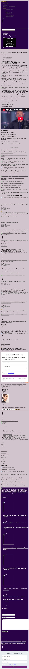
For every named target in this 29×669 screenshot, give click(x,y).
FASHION (3, 444)
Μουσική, (6, 385)
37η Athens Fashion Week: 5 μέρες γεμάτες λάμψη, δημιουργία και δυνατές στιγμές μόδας (13, 171)
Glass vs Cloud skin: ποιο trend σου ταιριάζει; (12, 183)
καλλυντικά (22, 643)
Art (7, 11)
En (4, 18)
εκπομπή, (20, 384)
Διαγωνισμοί (9, 16)
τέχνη (2, 642)
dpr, (6, 384)
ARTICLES (3, 459)
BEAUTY (2, 446)
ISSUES (2, 442)
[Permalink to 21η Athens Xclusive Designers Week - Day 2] (11, 477)
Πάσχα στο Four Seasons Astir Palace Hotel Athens (13, 281)
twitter (4, 390)
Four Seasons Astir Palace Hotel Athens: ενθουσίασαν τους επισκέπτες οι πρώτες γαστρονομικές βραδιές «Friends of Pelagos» (14, 302)
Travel (2, 285)
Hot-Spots (3, 307)
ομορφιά (15, 641)
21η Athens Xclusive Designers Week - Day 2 (11, 479)
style (21, 641)
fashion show (6, 642)
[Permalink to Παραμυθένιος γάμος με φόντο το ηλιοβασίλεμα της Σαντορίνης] (14, 472)
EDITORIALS (10, 15)
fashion (4, 641)
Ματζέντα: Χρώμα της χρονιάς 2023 (9, 222)
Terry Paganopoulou (7, 57)
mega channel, (13, 384)
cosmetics (10, 643)
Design (2, 326)
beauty (18, 641)
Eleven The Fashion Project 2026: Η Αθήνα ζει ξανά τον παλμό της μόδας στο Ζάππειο (14, 165)
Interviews (9, 13)
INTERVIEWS (4, 451)
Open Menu (3, 1)
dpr (1, 641)
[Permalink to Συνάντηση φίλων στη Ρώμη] (7, 467)
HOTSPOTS (3, 463)
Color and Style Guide (9, 6)
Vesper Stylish (10, 9)
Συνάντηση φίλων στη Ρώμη (8, 469)
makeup (16, 642)
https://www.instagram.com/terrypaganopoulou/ (15, 407)
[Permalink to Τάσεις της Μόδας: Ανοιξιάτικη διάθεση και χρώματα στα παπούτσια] (14, 482)
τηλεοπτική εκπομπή (5, 386)
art (25, 641)
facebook (5, 389)
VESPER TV (3, 453)
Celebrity (20, 642)
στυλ (23, 641)
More (4, 8)
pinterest (5, 391)
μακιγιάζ (6, 643)
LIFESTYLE (9, 12)
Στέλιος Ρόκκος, (19, 385)
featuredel (10, 641)
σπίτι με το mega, (12, 385)
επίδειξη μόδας (16, 643)
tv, (17, 384)
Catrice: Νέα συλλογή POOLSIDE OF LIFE (11, 187)
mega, (8, 384)
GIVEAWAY (3, 461)
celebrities (11, 642)
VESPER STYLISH (5, 455)
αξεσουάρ (3, 644)
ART (2, 449)
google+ (5, 392)
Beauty (5, 5)
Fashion (5, 3)
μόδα (7, 641)
